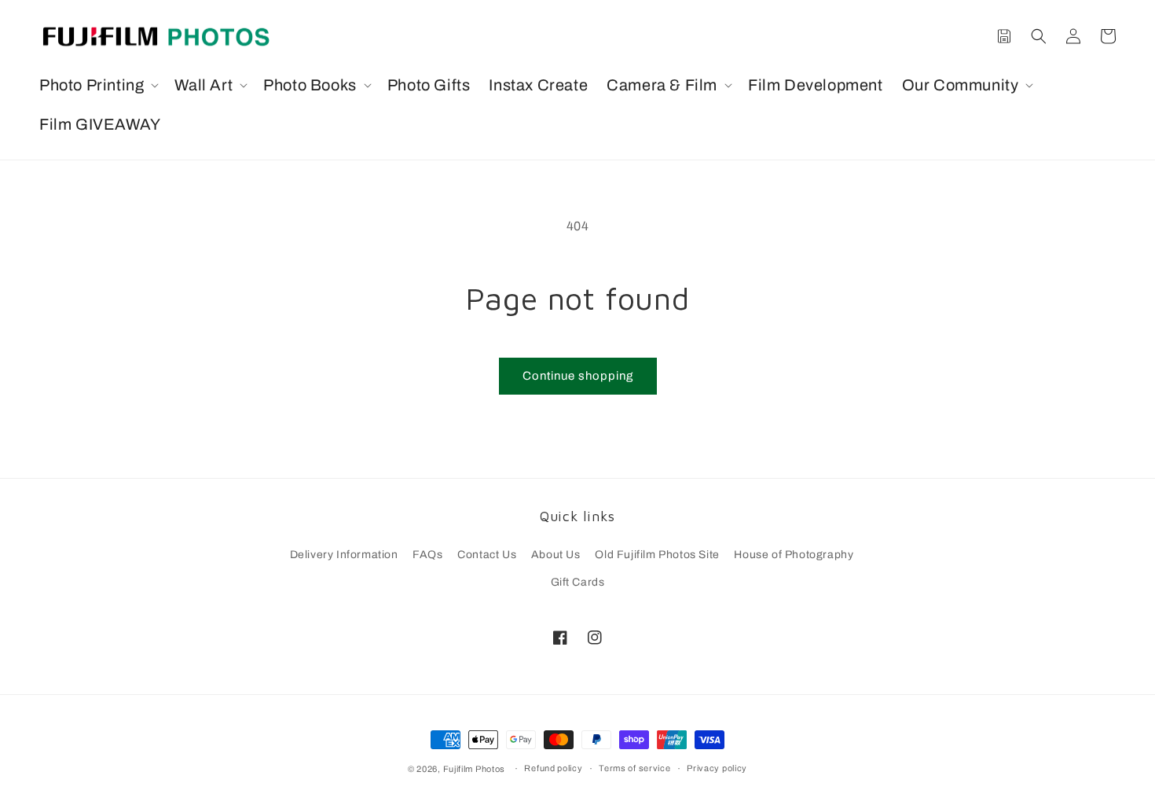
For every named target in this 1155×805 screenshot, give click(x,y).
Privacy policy (717, 768)
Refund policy (553, 768)
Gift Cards (578, 582)
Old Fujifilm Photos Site (657, 555)
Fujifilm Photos (474, 769)
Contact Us (486, 555)
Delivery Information (344, 555)
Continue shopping (577, 375)
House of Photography (793, 555)
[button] (97, 85)
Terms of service (634, 768)
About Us (556, 555)
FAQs (427, 555)
